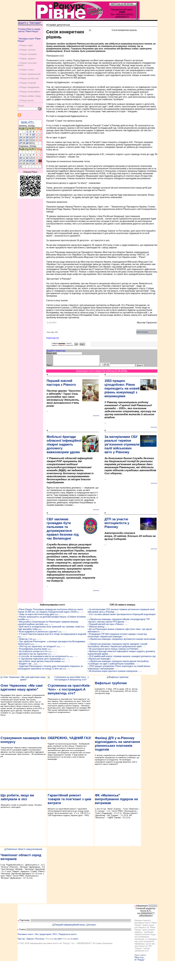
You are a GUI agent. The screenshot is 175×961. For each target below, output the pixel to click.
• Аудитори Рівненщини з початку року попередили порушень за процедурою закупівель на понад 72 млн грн (50, 667)
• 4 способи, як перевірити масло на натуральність (43, 656)
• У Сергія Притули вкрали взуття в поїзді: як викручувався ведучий (52, 634)
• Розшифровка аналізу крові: (33, 649)
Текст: (49, 365)
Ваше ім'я (51, 353)
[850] (50, 651)
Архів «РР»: (27, 122)
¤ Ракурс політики (27, 50)
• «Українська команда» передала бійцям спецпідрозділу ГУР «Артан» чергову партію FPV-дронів (119, 620)
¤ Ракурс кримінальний (29, 74)
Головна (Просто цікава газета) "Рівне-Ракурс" (29, 30)
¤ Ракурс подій (26, 45)
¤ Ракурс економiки (28, 54)
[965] (27, 619)
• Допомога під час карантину (32, 654)
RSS (55, 934)
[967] (49, 654)
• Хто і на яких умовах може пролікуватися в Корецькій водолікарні (122, 614)
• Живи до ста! (25, 639)
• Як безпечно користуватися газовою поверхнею (113, 671)
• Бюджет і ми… (25, 664)
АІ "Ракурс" (140, 960)
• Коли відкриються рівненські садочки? (38, 631)
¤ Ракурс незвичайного (29, 91)
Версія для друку (142, 332)
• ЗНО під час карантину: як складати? (37, 646)
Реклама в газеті (25, 934)
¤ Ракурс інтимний (27, 83)
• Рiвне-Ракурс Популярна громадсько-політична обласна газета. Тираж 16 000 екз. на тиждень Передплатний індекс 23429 (50, 610)
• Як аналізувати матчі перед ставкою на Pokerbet (113, 649)
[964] (56, 614)
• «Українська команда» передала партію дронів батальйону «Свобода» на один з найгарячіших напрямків (118, 662)
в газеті (74, 939)
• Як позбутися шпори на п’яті (33, 651)
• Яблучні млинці (96, 626)
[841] (49, 649)
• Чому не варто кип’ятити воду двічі (36, 614)
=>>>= (96, 416)
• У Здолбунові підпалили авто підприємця (39, 659)
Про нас (21, 939)
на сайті (58, 939)
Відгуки (30, 939)
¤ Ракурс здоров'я (27, 58)
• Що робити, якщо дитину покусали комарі (39, 661)
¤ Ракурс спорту (26, 69)
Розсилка (39, 939)
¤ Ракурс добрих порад (30, 96)
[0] (78, 612)
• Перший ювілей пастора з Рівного (106, 624)
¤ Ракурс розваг (26, 100)
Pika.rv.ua (139, 957)
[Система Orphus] (68, 345)
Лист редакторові (43, 934)
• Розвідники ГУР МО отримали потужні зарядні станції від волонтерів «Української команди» (117, 635)
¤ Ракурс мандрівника (29, 87)
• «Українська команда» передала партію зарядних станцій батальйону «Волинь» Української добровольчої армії (117, 645)
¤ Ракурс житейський (29, 78)
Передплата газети (67, 934)
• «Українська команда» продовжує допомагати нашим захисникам (121, 639)
